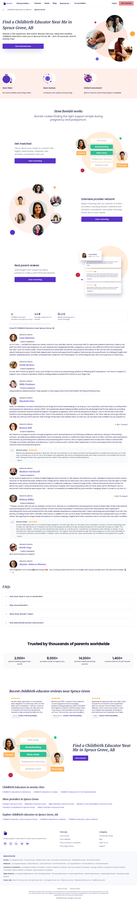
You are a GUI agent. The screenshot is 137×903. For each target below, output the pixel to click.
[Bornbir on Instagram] (10, 843)
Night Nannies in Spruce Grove (61, 804)
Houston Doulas (29, 860)
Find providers (23, 3)
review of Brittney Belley (27, 716)
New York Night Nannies (42, 874)
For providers (80, 3)
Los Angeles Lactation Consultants (33, 867)
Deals (47, 3)
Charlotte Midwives (101, 864)
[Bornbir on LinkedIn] (16, 843)
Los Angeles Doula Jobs (52, 880)
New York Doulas (53, 860)
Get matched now (23, 46)
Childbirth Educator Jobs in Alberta (83, 819)
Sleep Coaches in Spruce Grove (51, 807)
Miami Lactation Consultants (22, 870)
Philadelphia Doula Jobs (82, 880)
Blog (55, 3)
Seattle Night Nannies (108, 874)
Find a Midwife (65, 839)
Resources (64, 3)
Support (102, 846)
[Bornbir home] (7, 3)
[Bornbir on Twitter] (22, 843)
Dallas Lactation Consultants (42, 870)
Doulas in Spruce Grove (12, 804)
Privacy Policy (75, 889)
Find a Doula (64, 836)
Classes (37, 3)
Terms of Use (62, 889)
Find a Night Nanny (67, 846)
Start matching (35, 161)
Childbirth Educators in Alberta (19, 10)
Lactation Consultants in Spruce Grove (19, 807)
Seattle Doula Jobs (98, 880)
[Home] (3, 9)
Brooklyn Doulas (65, 860)
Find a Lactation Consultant (70, 843)
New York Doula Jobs (20, 880)
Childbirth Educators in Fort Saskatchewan (78, 792)
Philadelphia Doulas (79, 860)
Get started (126, 3)
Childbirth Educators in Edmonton (17, 792)
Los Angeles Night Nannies (24, 874)
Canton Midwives (45, 864)
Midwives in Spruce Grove (35, 804)
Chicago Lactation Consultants (101, 867)
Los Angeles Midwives (19, 864)
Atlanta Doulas (41, 860)
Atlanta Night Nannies (92, 874)
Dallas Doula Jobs (67, 880)
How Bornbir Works (106, 836)
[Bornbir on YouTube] (27, 843)
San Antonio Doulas (93, 860)
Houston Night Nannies (76, 874)
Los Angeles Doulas (16, 860)
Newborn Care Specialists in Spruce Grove (94, 804)
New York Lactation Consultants (79, 867)
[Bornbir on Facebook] (5, 843)
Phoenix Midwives (88, 864)
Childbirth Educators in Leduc (45, 792)
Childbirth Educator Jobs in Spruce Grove (20, 819)
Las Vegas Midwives (74, 864)
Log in (114, 3)
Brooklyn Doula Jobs (35, 880)
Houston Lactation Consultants (56, 867)
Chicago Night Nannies (59, 874)
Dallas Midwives (33, 864)
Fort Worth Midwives (59, 864)
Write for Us (103, 843)
